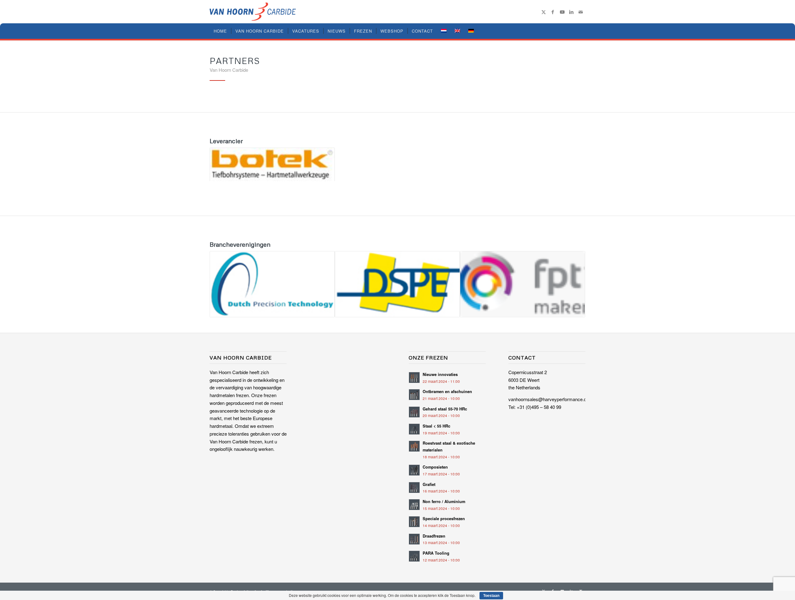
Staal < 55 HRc (436, 426)
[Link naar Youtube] (562, 11)
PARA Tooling (436, 553)
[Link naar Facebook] (552, 11)
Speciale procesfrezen (444, 518)
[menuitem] (220, 31)
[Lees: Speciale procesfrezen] (414, 521)
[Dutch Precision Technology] (272, 284)
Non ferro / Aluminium (444, 501)
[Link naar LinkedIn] (571, 11)
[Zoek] (581, 31)
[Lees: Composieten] (414, 470)
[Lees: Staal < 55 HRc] (414, 429)
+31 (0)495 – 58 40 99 (539, 407)
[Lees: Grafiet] (414, 487)
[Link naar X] (543, 11)
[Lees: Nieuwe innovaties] (414, 377)
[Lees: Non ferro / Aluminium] (414, 504)
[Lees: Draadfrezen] (414, 539)
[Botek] (272, 164)
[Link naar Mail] (580, 11)
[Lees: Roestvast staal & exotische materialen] (414, 446)
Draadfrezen (434, 536)
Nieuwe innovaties (440, 374)
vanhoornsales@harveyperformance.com (550, 399)
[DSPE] (397, 284)
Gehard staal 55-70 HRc (445, 409)
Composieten (435, 467)
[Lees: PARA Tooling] (414, 556)
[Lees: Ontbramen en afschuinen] (414, 394)
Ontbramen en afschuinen (447, 391)
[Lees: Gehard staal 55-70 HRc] (414, 412)
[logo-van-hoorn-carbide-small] (253, 11)
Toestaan (491, 595)
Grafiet (429, 484)
